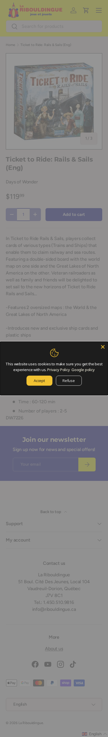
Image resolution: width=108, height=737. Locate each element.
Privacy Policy (58, 369)
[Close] (103, 347)
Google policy (83, 369)
